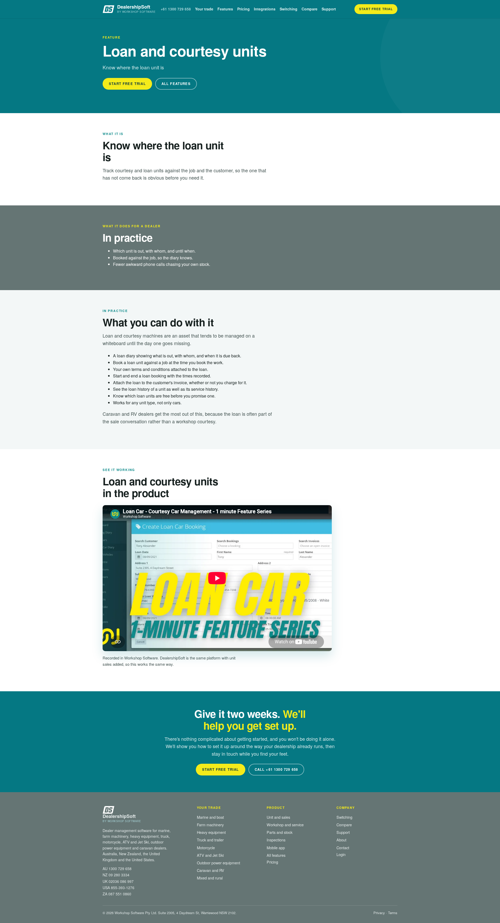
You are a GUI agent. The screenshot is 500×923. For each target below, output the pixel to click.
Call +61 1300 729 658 (276, 769)
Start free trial (376, 9)
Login (341, 854)
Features (225, 8)
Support (329, 8)
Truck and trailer (210, 839)
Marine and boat (210, 817)
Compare (309, 8)
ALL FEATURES (176, 83)
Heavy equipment (211, 832)
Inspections (276, 839)
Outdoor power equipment (218, 862)
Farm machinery (210, 824)
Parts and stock (279, 832)
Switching (288, 8)
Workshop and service (285, 824)
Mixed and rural (210, 878)
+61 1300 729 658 (176, 9)
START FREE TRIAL (127, 83)
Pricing (243, 8)
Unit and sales (278, 817)
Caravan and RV (210, 870)
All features (276, 855)
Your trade (204, 8)
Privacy (379, 912)
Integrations (265, 8)
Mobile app (276, 847)
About (341, 839)
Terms (392, 912)
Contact (342, 847)
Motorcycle (206, 847)
